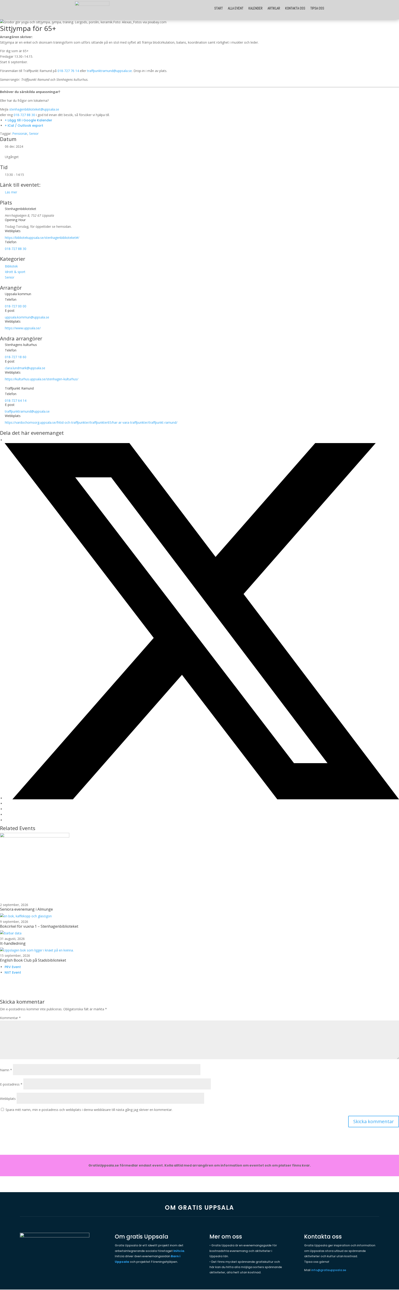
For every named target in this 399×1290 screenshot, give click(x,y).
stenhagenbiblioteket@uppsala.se (34, 109)
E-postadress (11, 1084)
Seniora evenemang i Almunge (26, 909)
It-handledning (13, 943)
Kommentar (10, 1018)
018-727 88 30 (24, 115)
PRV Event (13, 967)
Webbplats (8, 1098)
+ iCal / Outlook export (24, 125)
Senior (34, 133)
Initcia (178, 1251)
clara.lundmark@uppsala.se (25, 368)
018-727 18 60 (15, 357)
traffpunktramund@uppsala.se (109, 71)
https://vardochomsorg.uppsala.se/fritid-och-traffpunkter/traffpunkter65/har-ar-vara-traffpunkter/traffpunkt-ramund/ (91, 422)
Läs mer (11, 192)
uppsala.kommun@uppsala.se (27, 317)
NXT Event (13, 972)
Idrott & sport (15, 272)
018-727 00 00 (15, 306)
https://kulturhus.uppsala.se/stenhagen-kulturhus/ (41, 379)
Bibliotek (11, 266)
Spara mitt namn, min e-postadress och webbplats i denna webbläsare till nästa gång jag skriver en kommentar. (89, 1109)
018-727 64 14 (15, 400)
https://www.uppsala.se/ (23, 328)
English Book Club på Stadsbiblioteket (33, 960)
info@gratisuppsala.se (328, 1270)
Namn (6, 1070)
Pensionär (19, 133)
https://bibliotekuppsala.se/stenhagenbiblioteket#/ (42, 237)
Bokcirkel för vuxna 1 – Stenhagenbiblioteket (39, 926)
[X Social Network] (202, 798)
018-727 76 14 (68, 71)
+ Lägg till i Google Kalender (28, 120)
